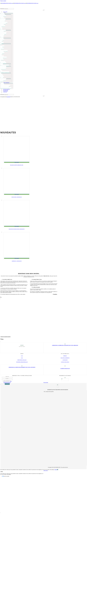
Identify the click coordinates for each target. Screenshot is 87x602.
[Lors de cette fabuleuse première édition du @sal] (48, 413)
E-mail (7, 378)
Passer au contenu (3, 0)
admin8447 (8, 96)
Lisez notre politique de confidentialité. (7, 382)
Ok (57, 469)
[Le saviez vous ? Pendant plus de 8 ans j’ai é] (72, 425)
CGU (22, 357)
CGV (22, 355)
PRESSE (65, 355)
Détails (55, 469)
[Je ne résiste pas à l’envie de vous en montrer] (56, 415)
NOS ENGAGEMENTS (65, 357)
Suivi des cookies (6, 476)
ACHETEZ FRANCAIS (65, 368)
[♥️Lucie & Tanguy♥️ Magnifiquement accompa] (80, 411)
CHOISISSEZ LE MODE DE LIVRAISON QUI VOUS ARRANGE (65, 345)
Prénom (7, 376)
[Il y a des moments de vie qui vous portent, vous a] (64, 429)
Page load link (46, 382)
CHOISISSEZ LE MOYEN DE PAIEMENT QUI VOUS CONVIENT (22, 367)
